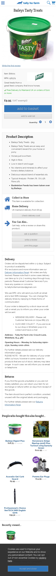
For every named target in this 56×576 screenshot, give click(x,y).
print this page (31, 245)
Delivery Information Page (17, 272)
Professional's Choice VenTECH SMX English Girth (15, 510)
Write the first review (11, 66)
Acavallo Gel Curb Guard (15, 477)
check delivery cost (31, 215)
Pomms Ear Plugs (41, 476)
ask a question (31, 234)
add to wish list (28, 116)
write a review (31, 240)
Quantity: (33, 122)
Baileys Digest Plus (15, 441)
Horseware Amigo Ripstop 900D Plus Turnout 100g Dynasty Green (41, 444)
